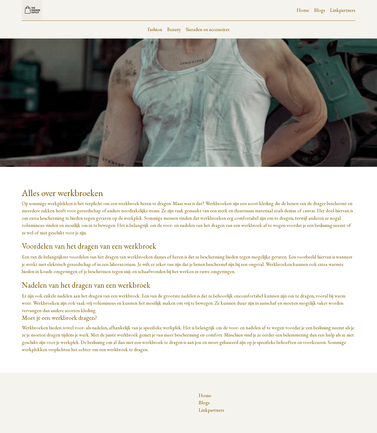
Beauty (174, 29)
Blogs (319, 10)
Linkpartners (342, 10)
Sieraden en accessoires (207, 29)
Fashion (155, 29)
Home (303, 10)
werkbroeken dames (146, 257)
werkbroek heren (134, 203)
